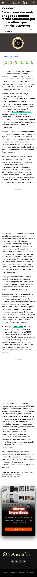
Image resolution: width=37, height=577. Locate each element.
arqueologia (28, 472)
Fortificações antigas (11, 476)
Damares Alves (7, 31)
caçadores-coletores (11, 474)
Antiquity (10, 114)
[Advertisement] (18, 208)
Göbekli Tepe (18, 327)
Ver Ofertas (18, 529)
